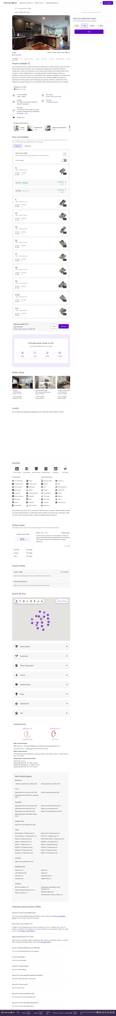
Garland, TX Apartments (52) (23, 839)
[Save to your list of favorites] (67, 18)
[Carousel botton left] (15, 32)
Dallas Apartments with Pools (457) (25, 811)
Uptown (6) (44, 870)
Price (21, 59)
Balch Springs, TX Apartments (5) (24, 833)
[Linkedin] (100, 1012)
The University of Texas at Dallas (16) (52, 895)
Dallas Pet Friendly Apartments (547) (51, 811)
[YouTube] (108, 1012)
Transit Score (54, 728)
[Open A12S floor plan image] (62, 297)
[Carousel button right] (67, 32)
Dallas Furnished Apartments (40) (50, 806)
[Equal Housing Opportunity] (97, 1012)
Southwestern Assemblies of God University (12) (50, 888)
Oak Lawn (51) (19, 870)
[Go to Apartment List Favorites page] (101, 3)
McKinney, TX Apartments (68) (24, 847)
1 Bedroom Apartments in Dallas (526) (26, 784)
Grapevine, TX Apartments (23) (24, 853)
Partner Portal (75, 1012)
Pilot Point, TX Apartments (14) (50, 836)
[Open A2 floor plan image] (62, 243)
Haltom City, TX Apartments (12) (50, 833)
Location (37, 59)
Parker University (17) (21, 893)
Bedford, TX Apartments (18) (49, 853)
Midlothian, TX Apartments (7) (49, 842)
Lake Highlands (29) (21, 873)
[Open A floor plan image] (62, 202)
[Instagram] (111, 1012)
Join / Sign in (108, 3)
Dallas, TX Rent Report (28, 931)
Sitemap (55, 1013)
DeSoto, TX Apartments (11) (23, 844)
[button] (42, 622)
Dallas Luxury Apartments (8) (49, 808)
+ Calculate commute (52, 102)
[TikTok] (113, 1012)
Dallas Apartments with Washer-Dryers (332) (26, 815)
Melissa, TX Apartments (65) (49, 844)
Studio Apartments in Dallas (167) (50, 784)
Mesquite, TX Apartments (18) (23, 850)
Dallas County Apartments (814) (24, 861)
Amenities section (46, 942)
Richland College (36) (47, 892)
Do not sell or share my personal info (88, 1012)
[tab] (17, 146)
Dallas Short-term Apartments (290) (25, 824)
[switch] (64, 160)
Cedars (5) (44, 873)
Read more (39, 541)
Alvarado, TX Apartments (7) (49, 847)
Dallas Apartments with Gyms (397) (25, 808)
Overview (15, 59)
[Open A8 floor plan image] (62, 270)
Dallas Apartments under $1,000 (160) (26, 792)
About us (18, 1012)
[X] (105, 1012)
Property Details (60, 59)
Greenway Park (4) (46, 876)
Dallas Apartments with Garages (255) (26, 806)
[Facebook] (103, 1012)
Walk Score (26, 728)
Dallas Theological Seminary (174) (25, 890)
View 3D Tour (21, 117)
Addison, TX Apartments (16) (23, 842)
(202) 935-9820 (16, 55)
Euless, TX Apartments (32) (49, 850)
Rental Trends (28, 1012)
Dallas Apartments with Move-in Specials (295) (26, 796)
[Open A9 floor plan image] (62, 284)
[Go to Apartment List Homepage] (10, 3)
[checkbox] (22, 354)
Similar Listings (28, 59)
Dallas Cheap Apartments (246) (50, 792)
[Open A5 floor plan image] (62, 229)
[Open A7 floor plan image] (62, 257)
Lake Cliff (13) (19, 876)
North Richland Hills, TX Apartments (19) (52, 839)
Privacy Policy (41, 1012)
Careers (24, 1013)
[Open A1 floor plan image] (62, 170)
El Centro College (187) (22, 887)
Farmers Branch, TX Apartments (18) (25, 836)
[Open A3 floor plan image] (62, 216)
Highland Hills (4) (46, 878)
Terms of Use (48, 1012)
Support (36, 1013)
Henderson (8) (19, 878)
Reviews (51, 59)
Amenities (44, 59)
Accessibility (68, 1013)
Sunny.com (61, 1013)
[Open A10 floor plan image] (62, 311)
